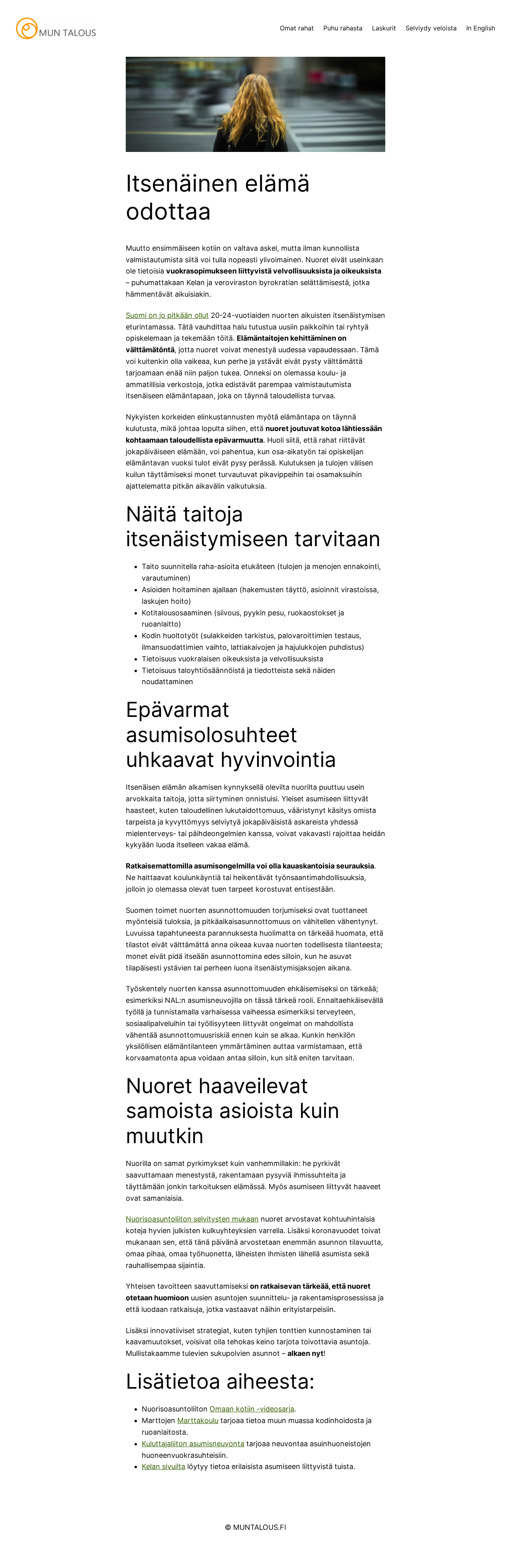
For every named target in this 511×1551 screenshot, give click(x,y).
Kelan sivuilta (163, 1466)
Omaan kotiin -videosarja (252, 1409)
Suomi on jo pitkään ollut (167, 315)
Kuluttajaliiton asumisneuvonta (193, 1443)
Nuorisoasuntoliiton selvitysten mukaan (192, 1219)
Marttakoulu (197, 1420)
